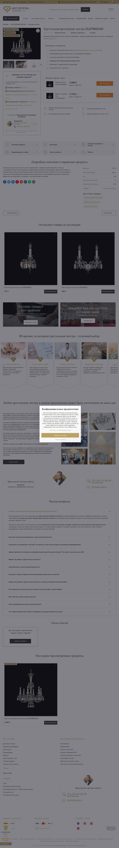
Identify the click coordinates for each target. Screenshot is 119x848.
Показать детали (60, 439)
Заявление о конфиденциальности (60, 430)
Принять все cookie (60, 435)
